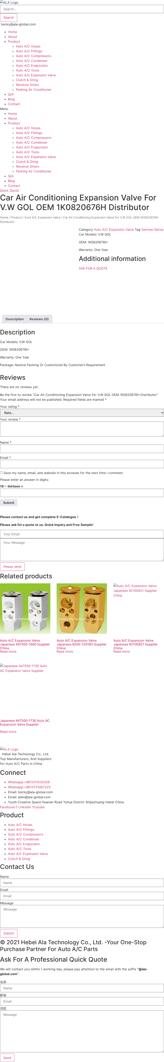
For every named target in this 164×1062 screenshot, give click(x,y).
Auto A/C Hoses (28, 46)
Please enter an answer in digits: (24, 479)
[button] (82, 108)
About (12, 37)
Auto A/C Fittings (29, 51)
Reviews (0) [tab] (39, 319)
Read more (8, 651)
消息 (3, 1008)
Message (6, 903)
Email (5, 457)
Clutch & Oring (27, 80)
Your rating (9, 406)
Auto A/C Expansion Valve (36, 75)
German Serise (152, 229)
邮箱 (3, 995)
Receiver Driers (27, 85)
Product (14, 41)
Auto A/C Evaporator (32, 65)
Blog (11, 99)
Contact (14, 104)
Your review (10, 419)
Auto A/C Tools (27, 70)
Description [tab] (15, 319)
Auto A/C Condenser (31, 61)
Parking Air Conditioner (33, 90)
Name (5, 442)
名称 (3, 981)
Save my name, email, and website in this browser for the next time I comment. (63, 472)
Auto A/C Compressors (33, 56)
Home (12, 32)
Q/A (11, 94)
